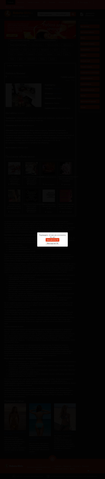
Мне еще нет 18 (52, 243)
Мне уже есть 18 (52, 240)
